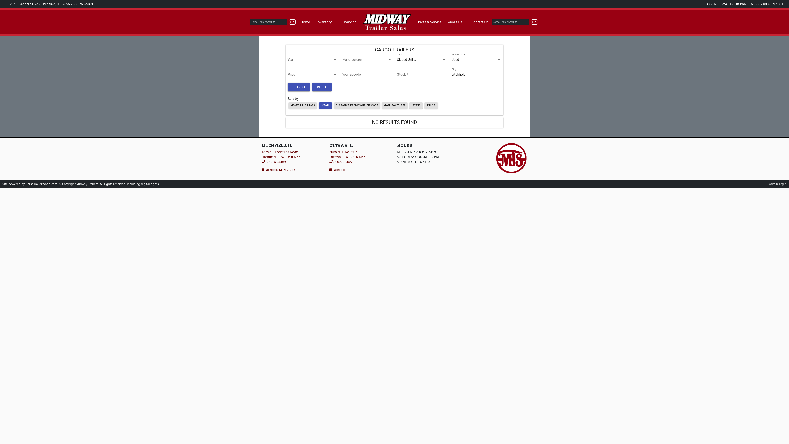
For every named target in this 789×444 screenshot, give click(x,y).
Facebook (271, 170)
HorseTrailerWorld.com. (41, 184)
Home (305, 22)
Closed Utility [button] (406, 60)
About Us (455, 22)
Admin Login (778, 184)
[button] (312, 60)
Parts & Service (429, 22)
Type (400, 55)
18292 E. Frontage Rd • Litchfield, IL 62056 (38, 4)
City (454, 69)
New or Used (459, 55)
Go (292, 22)
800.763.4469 (83, 4)
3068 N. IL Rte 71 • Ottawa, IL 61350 (733, 4)
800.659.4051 (773, 4)
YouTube (289, 170)
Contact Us (479, 22)
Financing (349, 22)
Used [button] (455, 60)
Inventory (324, 22)
